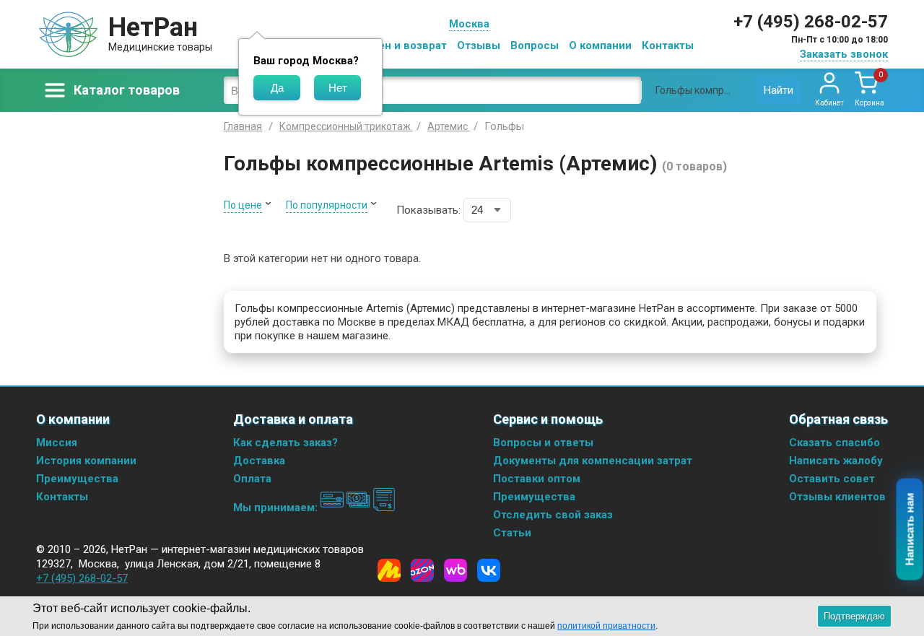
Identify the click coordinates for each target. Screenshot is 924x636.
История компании (86, 460)
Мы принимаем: (277, 507)
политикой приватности (606, 626)
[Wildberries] (455, 570)
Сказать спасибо (834, 442)
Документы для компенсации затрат (592, 460)
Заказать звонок (844, 54)
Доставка (259, 460)
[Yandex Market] (389, 570)
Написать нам (910, 529)
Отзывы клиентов (837, 496)
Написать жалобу (836, 460)
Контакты (668, 45)
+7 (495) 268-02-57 (810, 22)
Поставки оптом (536, 478)
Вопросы (534, 45)
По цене (243, 205)
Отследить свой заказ (553, 514)
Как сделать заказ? (285, 442)
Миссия (56, 442)
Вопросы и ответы (543, 442)
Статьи (512, 532)
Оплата (252, 478)
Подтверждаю (854, 616)
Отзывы (478, 45)
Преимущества (77, 478)
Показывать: (428, 210)
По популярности (326, 205)
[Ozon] (422, 570)
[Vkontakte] (488, 570)
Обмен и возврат (401, 45)
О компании (600, 45)
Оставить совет (832, 478)
